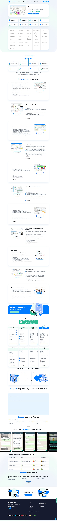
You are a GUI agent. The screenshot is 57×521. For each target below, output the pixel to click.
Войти (40, 1)
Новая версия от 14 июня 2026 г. (42, 476)
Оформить (13, 365)
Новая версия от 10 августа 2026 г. (14, 477)
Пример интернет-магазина (34, 13)
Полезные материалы (41, 506)
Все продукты (19, 1)
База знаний (27, 1)
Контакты (30, 504)
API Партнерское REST (41, 504)
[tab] (27, 426)
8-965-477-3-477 (36, 1)
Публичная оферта (31, 506)
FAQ (29, 509)
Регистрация (46, 1)
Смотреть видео (17, 152)
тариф (26, 74)
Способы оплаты (31, 507)
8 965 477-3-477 (12, 502)
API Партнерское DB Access (42, 503)
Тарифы (24, 1)
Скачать (31, 1)
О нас (29, 503)
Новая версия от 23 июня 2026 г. (28, 476)
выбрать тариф (40, 217)
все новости (28, 482)
